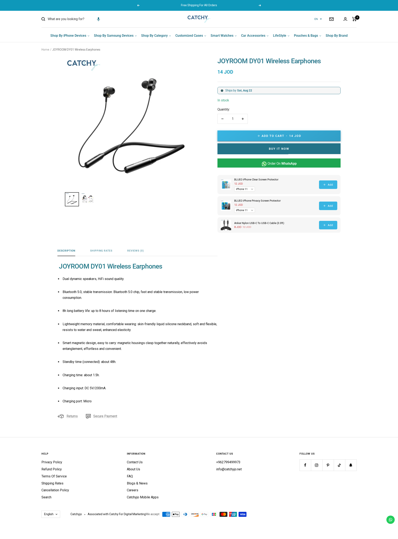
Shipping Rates (101, 250)
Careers (132, 490)
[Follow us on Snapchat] (351, 465)
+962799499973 (228, 462)
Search (46, 497)
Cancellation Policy (55, 490)
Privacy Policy (51, 462)
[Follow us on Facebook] (305, 465)
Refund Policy (51, 469)
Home (45, 49)
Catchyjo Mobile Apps (143, 497)
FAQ (130, 476)
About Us (133, 469)
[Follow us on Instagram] (316, 465)
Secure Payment (105, 416)
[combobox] (79, 19)
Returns (72, 416)
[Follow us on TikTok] (339, 465)
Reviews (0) (135, 250)
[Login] (345, 19)
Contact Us (135, 462)
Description (66, 250)
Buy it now (279, 148)
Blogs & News (137, 483)
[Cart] (354, 19)
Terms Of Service (54, 476)
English (48, 514)
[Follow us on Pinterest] (328, 465)
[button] (98, 19)
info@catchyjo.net (229, 469)
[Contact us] (390, 520)
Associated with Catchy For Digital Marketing (117, 514)
